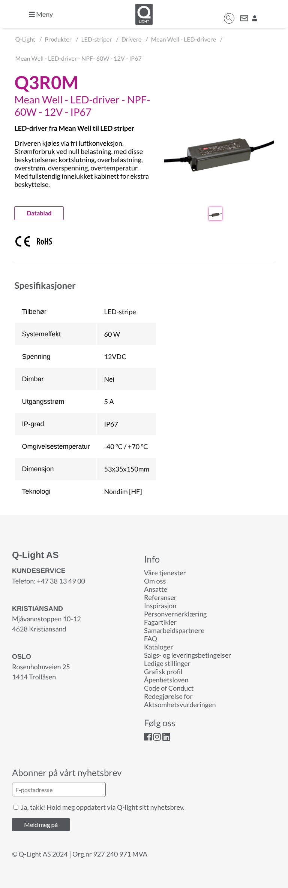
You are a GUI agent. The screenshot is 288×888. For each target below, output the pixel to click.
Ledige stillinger (167, 663)
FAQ (150, 638)
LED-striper (96, 39)
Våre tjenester (165, 573)
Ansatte (155, 589)
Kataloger (158, 647)
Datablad (39, 213)
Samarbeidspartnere (174, 630)
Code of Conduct (169, 688)
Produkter (58, 39)
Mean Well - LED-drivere (183, 39)
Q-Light (25, 39)
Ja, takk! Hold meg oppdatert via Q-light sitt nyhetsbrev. (102, 807)
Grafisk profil (163, 671)
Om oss (155, 581)
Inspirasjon (160, 605)
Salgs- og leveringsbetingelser (187, 655)
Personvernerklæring (175, 614)
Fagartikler (160, 622)
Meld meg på (41, 824)
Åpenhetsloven (166, 680)
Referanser (160, 597)
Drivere (132, 39)
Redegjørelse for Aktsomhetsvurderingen (180, 700)
